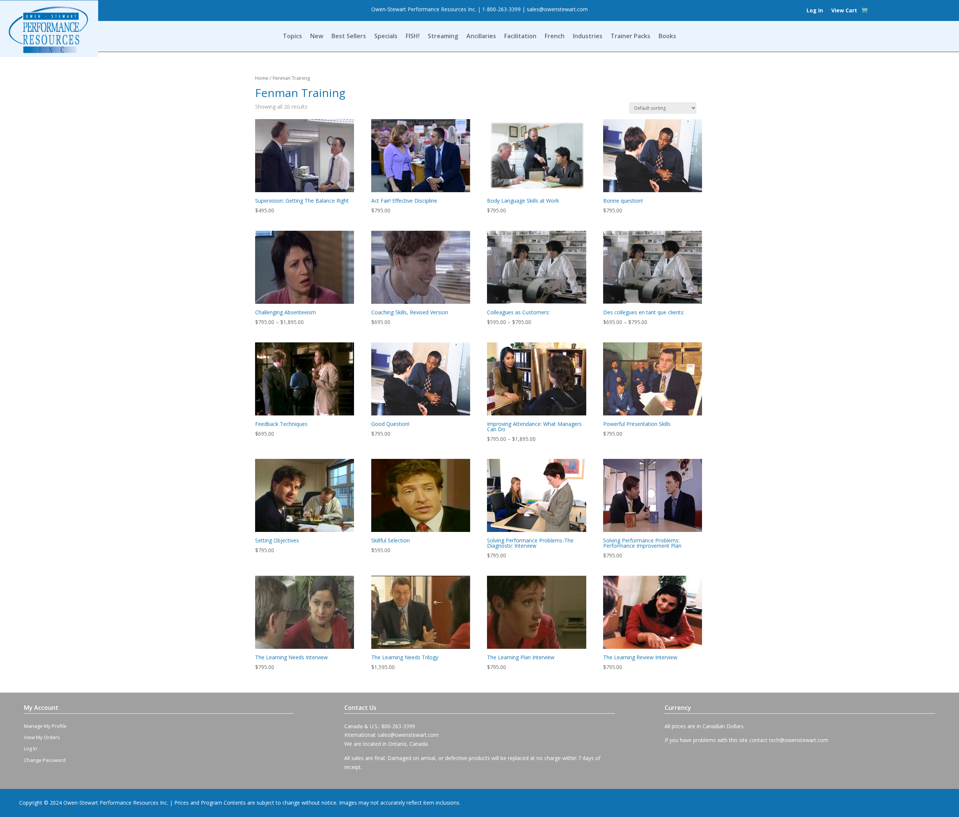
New (316, 36)
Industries (587, 36)
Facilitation (520, 36)
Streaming (443, 36)
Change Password (45, 760)
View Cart (844, 11)
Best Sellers (349, 36)
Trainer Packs (630, 36)
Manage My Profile (45, 726)
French (555, 36)
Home (262, 78)
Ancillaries (481, 36)
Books (667, 36)
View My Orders (42, 737)
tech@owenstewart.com (798, 740)
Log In (815, 11)
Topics (292, 36)
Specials (385, 36)
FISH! (413, 36)
